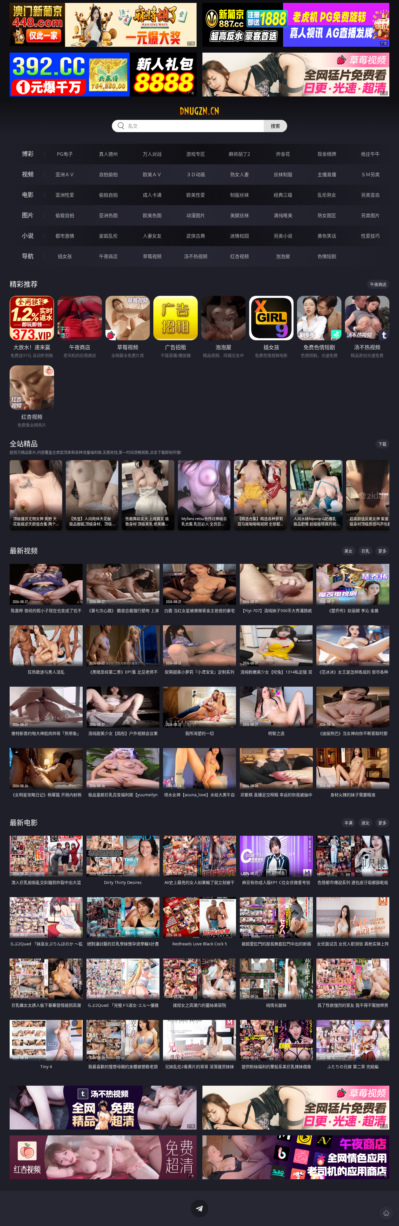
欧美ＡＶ (152, 174)
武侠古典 (195, 236)
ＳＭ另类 (370, 174)
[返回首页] (386, 1213)
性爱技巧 (370, 236)
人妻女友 (152, 236)
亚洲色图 (108, 215)
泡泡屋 (283, 256)
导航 (28, 256)
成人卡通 (152, 195)
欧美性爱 (195, 195)
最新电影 (24, 822)
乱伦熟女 (327, 195)
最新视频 (24, 550)
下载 (382, 444)
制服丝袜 (239, 195)
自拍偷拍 (108, 174)
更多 (382, 551)
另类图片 (370, 215)
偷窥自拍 (64, 215)
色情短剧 (327, 256)
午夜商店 (108, 256)
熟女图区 (327, 215)
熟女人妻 (239, 174)
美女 (348, 551)
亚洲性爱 (64, 195)
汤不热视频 (195, 256)
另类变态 (370, 195)
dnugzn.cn (199, 111)
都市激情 (64, 236)
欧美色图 (152, 215)
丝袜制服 (283, 174)
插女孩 (65, 256)
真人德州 (108, 154)
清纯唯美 (283, 215)
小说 (28, 236)
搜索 (275, 126)
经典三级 (283, 195)
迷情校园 (239, 236)
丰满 (348, 823)
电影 (28, 195)
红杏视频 (239, 256)
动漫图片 (195, 215)
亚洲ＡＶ (64, 174)
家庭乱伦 (108, 236)
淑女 (365, 823)
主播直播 (327, 174)
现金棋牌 (327, 154)
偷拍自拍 (108, 195)
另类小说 (283, 236)
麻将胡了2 (239, 154)
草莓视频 (152, 256)
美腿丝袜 (239, 215)
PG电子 (65, 154)
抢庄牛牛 (370, 154)
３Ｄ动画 (195, 174)
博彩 (28, 154)
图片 (28, 215)
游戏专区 (195, 154)
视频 (28, 174)
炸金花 (283, 154)
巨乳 (365, 551)
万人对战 (152, 154)
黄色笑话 (327, 236)
